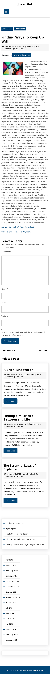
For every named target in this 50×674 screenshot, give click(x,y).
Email (4, 302)
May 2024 (10, 618)
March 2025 (11, 565)
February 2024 (12, 634)
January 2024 (11, 640)
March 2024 (11, 629)
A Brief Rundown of (18, 370)
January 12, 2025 (14, 474)
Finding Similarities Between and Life (18, 417)
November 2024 (12, 586)
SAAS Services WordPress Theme (19, 670)
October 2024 (11, 592)
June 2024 (10, 613)
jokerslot (29, 46)
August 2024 (11, 602)
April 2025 (10, 560)
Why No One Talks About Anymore (16, 232)
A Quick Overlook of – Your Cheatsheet (17, 227)
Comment (6, 251)
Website (4, 316)
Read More (11, 402)
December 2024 (12, 581)
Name (4, 289)
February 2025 (12, 570)
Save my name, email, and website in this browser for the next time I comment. (23, 333)
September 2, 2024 (13, 46)
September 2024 (13, 597)
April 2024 (10, 624)
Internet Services (21, 55)
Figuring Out (11, 528)
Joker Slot (25, 4)
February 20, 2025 (14, 374)
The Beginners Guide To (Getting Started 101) (25, 544)
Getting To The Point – (15, 523)
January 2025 (11, 576)
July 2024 (10, 608)
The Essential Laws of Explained (20, 467)
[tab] (6, 11)
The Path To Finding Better (17, 534)
